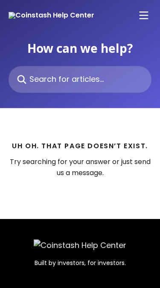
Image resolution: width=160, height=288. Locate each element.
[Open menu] (143, 15)
